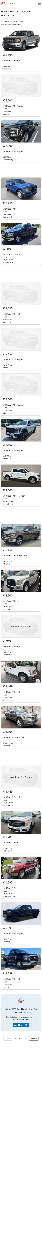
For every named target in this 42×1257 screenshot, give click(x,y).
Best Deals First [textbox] (14, 25)
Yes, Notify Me (21, 1025)
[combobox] (16, 25)
